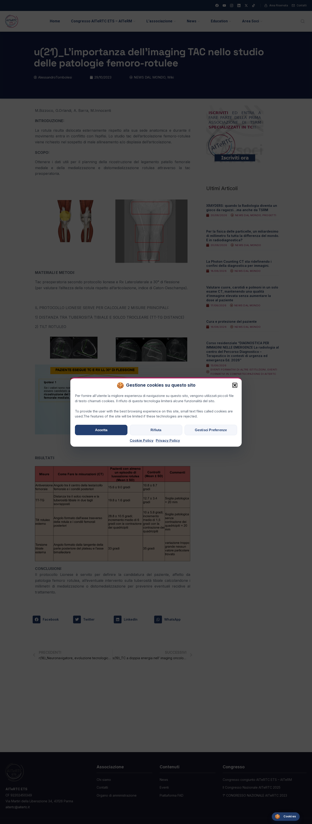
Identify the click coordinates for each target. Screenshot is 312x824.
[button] (235, 385)
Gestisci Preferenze (211, 430)
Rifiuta (156, 430)
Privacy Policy (168, 440)
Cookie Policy (141, 440)
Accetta (101, 430)
